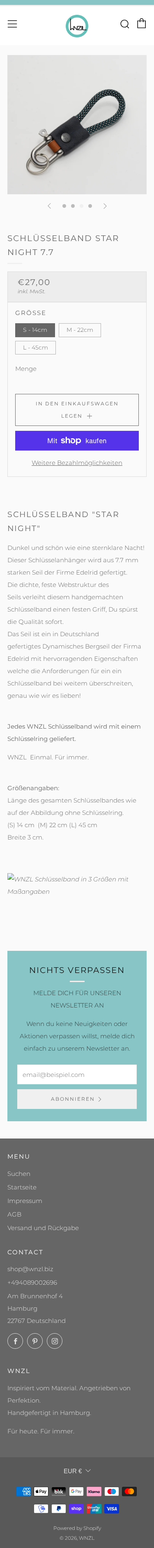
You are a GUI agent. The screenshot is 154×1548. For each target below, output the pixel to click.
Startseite (22, 1187)
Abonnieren (73, 1099)
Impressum (24, 1201)
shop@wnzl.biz (30, 1269)
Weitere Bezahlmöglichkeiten (77, 463)
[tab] (64, 206)
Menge (26, 369)
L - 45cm (35, 347)
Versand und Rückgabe (43, 1228)
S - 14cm (35, 330)
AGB (14, 1214)
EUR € (73, 1470)
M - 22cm (80, 330)
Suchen (18, 1174)
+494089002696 (32, 1282)
